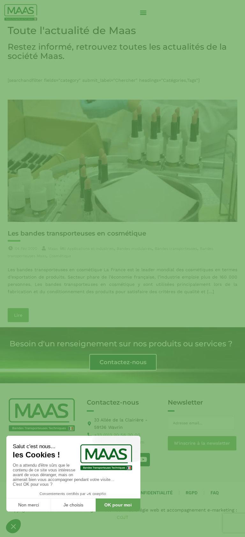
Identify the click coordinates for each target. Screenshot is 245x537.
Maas (53, 248)
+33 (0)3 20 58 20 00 (117, 434)
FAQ (215, 492)
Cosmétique (60, 256)
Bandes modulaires (134, 248)
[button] (143, 12)
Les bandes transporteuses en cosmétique (77, 233)
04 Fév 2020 (26, 248)
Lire (18, 315)
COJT (122, 517)
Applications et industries (90, 248)
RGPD (191, 492)
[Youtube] (143, 459)
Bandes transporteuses (176, 248)
